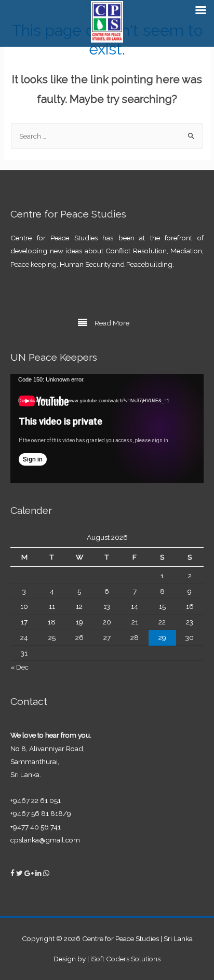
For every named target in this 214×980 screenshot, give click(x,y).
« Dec (19, 667)
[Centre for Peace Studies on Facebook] (13, 873)
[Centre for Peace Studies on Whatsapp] (46, 873)
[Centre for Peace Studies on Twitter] (20, 873)
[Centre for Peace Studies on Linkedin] (39, 873)
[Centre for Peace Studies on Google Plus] (29, 873)
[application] (107, 428)
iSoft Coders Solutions (125, 959)
